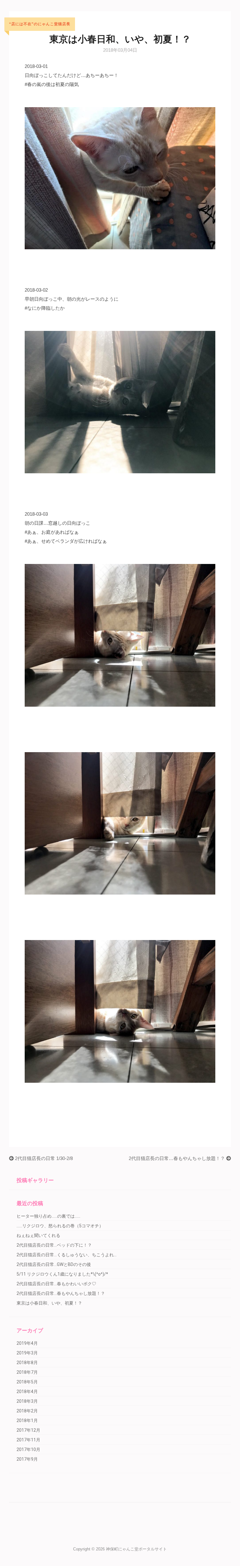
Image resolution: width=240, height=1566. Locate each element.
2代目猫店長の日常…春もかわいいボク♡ (56, 1283)
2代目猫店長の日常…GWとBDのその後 (54, 1264)
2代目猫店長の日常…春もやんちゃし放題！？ (177, 1158)
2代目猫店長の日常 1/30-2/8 (43, 1158)
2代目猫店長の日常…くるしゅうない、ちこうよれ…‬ (67, 1254)
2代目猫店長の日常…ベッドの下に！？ (54, 1245)
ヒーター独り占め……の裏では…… (48, 1216)
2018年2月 (27, 1410)
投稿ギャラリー (35, 1180)
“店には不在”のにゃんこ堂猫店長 (39, 24)
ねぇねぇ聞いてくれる (38, 1235)
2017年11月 (28, 1439)
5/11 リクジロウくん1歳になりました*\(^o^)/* (62, 1274)
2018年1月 (27, 1420)
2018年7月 (27, 1372)
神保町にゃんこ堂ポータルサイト (136, 1549)
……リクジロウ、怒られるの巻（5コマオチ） (60, 1225)
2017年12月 (28, 1430)
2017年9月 (27, 1459)
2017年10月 (28, 1449)
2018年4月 (27, 1391)
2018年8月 (27, 1362)
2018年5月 (27, 1381)
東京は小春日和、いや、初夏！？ (49, 1303)
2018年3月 (27, 1401)
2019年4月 (27, 1343)
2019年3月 (27, 1352)
